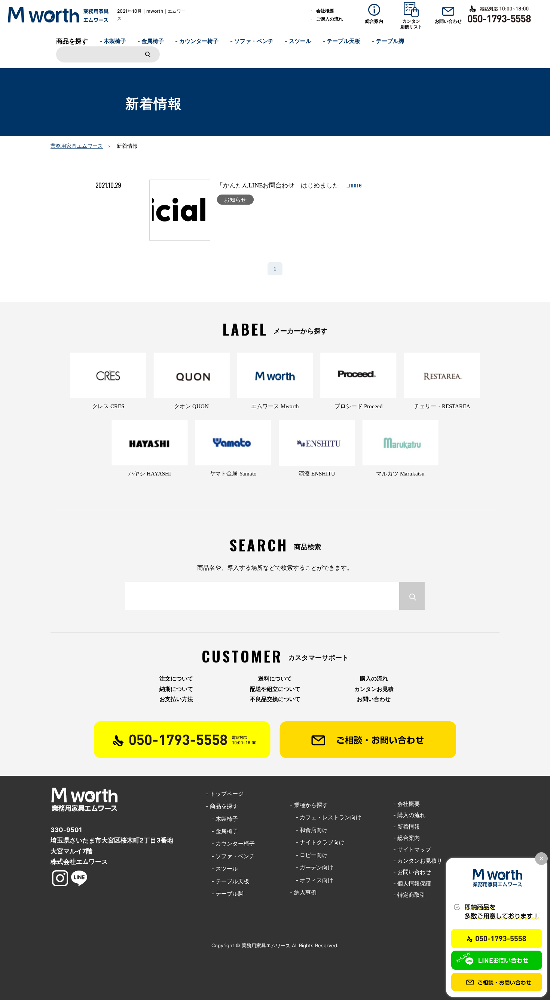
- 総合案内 (406, 837)
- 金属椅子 (150, 41)
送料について (275, 678)
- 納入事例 (303, 892)
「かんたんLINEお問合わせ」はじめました (289, 185)
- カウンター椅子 (197, 41)
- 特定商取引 (409, 894)
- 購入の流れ (409, 815)
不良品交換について (275, 699)
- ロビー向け (309, 855)
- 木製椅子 (113, 41)
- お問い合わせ (412, 871)
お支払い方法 (176, 699)
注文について (176, 678)
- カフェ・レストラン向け (325, 817)
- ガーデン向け (311, 867)
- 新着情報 (406, 826)
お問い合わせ (374, 699)
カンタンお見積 (374, 689)
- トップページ (225, 793)
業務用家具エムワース (77, 146)
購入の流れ (374, 678)
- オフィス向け (311, 880)
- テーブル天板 (341, 41)
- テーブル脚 (388, 41)
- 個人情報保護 (412, 883)
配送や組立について (275, 689)
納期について (176, 689)
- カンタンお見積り (417, 860)
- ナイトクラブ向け (317, 842)
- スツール (298, 41)
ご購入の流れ (329, 19)
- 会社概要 (406, 803)
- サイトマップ (412, 849)
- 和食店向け (309, 830)
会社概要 (325, 10)
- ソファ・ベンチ (252, 41)
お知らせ (235, 199)
